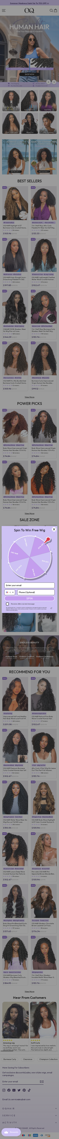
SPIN (29, 598)
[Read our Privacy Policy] (51, 608)
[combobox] (9, 592)
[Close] (54, 529)
